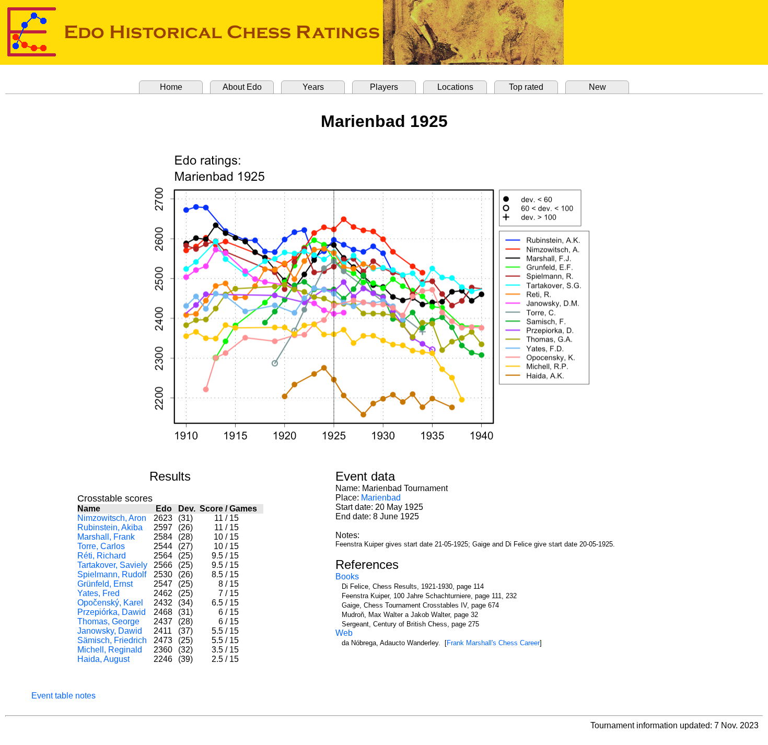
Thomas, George (108, 621)
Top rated (526, 87)
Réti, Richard (101, 555)
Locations (455, 87)
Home (171, 87)
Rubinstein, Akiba (110, 527)
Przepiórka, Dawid (111, 612)
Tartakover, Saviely (112, 565)
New (597, 87)
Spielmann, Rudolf (111, 574)
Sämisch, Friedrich (112, 640)
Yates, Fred (98, 593)
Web (344, 632)
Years (313, 87)
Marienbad (381, 497)
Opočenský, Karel (110, 602)
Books (347, 576)
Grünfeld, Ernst (105, 583)
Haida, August (103, 659)
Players (384, 87)
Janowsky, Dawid (109, 630)
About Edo (242, 87)
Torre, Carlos (101, 546)
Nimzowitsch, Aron (111, 518)
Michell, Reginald (109, 649)
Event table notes (63, 695)
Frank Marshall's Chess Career (493, 643)
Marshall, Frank (106, 536)
